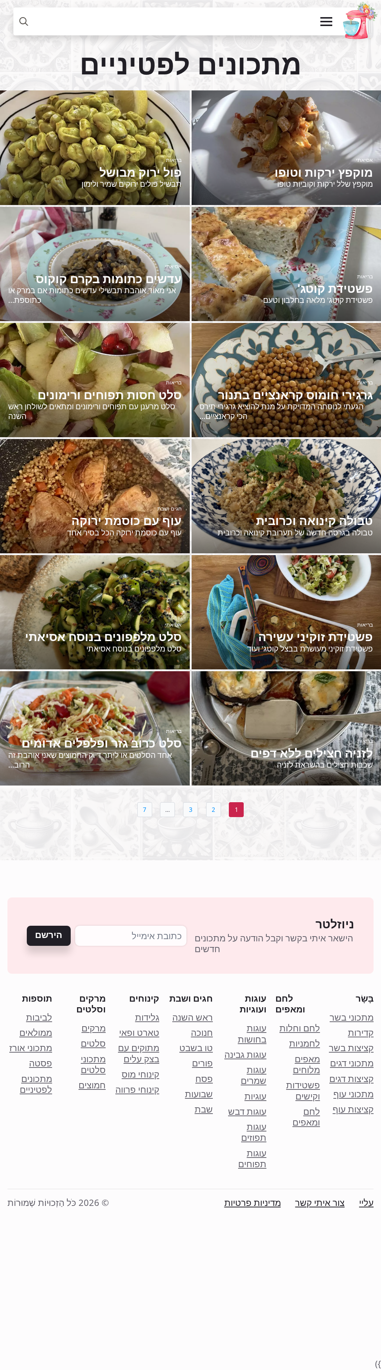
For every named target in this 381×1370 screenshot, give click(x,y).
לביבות (39, 1017)
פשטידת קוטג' (335, 288)
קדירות (361, 1032)
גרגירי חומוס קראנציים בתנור (295, 394)
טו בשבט (196, 1048)
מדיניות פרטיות (252, 1202)
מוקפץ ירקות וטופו (324, 172)
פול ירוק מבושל (140, 172)
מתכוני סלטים (93, 1065)
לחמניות (304, 1043)
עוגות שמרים (253, 1075)
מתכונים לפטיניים (36, 1084)
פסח (204, 1078)
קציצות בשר (351, 1048)
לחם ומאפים (306, 1117)
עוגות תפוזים (253, 1132)
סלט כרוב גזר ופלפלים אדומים (102, 743)
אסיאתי (364, 159)
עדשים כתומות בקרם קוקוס (109, 278)
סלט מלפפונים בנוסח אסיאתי (103, 636)
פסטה (40, 1063)
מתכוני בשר (352, 1017)
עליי (366, 1202)
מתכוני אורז (30, 1048)
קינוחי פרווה (137, 1089)
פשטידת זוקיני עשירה (315, 636)
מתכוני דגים (352, 1063)
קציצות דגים (351, 1078)
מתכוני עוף (353, 1094)
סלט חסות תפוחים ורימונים (110, 394)
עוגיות (255, 1096)
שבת (204, 1109)
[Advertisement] (190, 1306)
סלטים (93, 1043)
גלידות (147, 1017)
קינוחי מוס (140, 1074)
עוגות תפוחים (252, 1159)
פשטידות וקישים (303, 1091)
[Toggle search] (24, 21)
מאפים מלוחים (306, 1065)
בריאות (174, 159)
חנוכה (202, 1032)
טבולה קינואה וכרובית (314, 520)
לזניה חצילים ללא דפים (311, 753)
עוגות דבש (247, 1111)
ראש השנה (192, 1017)
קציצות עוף (353, 1109)
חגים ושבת (169, 508)
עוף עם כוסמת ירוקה (126, 520)
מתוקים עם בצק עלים (138, 1054)
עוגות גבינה (245, 1054)
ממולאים (35, 1032)
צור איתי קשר (320, 1202)
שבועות (199, 1094)
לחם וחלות (299, 1028)
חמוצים (92, 1085)
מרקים (93, 1028)
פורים (202, 1063)
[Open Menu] (326, 22)
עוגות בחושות (252, 1034)
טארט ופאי (139, 1032)
